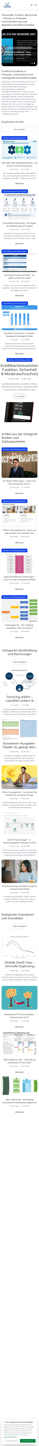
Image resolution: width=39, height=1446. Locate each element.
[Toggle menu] (36, 5)
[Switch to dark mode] (31, 5)
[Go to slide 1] (30, 63)
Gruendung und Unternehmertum (18, 48)
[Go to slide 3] (34, 63)
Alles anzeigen (19, 129)
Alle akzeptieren (28, 1441)
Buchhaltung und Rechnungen (14, 191)
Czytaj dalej (19, 396)
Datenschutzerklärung (10, 1437)
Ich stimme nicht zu (11, 1441)
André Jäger (14, 169)
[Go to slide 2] (32, 63)
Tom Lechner (14, 340)
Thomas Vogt (8, 58)
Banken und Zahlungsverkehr (14, 138)
